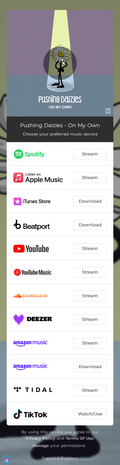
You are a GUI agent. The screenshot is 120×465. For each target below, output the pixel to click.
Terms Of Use (80, 438)
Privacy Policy (40, 438)
